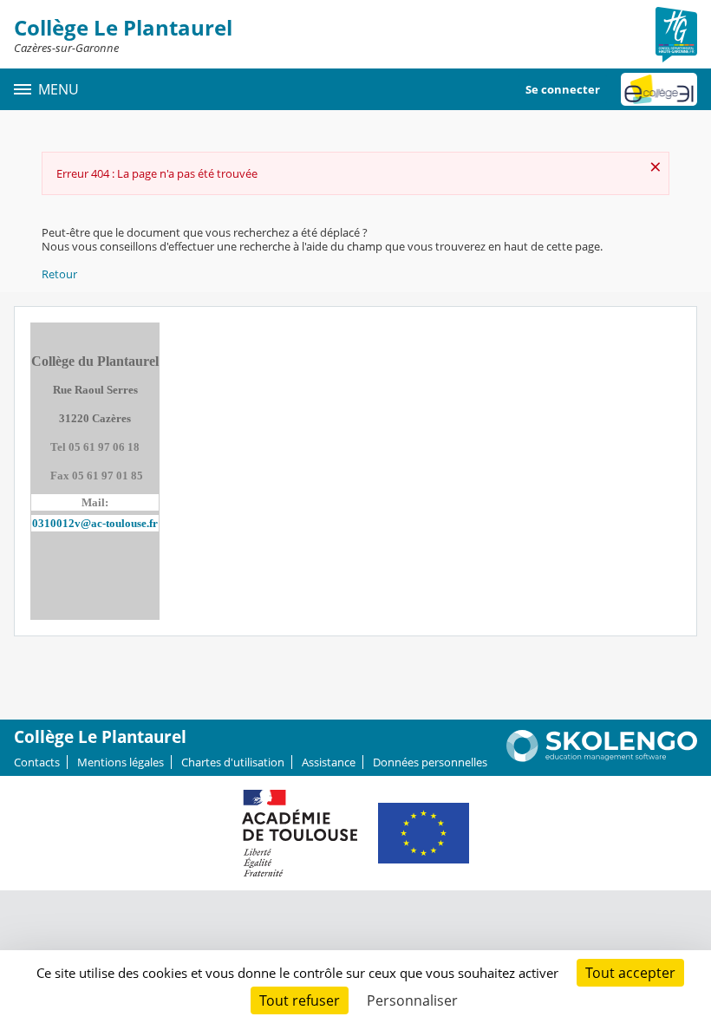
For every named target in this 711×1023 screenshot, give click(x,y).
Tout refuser (299, 1000)
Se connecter (562, 89)
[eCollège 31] (659, 89)
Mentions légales (120, 762)
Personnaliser (412, 1000)
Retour (59, 274)
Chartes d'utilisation (232, 762)
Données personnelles (430, 762)
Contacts (37, 762)
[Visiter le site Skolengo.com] (601, 758)
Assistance (329, 762)
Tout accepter (630, 972)
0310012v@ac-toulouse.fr (95, 523)
